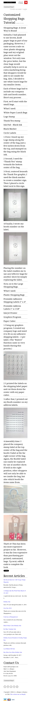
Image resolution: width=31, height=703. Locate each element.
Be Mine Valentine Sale (10, 629)
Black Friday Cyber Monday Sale (12, 625)
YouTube (8, 686)
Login (25, 9)
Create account (16, 9)
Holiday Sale (7, 602)
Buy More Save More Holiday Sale (13, 652)
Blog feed (17, 686)
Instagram (11, 686)
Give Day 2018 (8, 608)
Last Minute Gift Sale (9, 649)
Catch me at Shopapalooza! (11, 617)
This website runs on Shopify (18, 694)
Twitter (5, 686)
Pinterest (14, 686)
